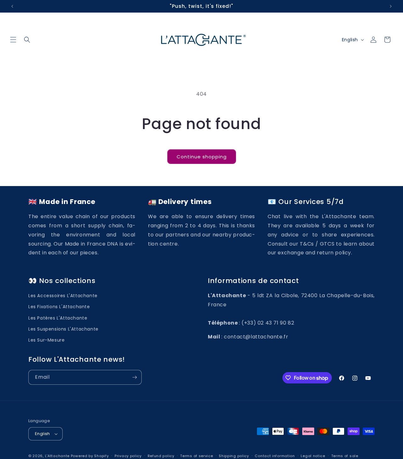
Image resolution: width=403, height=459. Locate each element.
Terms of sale (344, 455)
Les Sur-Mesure (46, 340)
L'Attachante (57, 455)
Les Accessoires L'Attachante (63, 295)
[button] (13, 40)
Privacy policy (128, 455)
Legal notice (313, 455)
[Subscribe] (134, 377)
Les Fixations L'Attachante (59, 306)
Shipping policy (234, 455)
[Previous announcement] (12, 6)
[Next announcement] (391, 6)
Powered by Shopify (90, 455)
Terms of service (196, 455)
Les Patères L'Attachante (57, 318)
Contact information (275, 455)
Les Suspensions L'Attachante (63, 329)
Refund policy (161, 455)
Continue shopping (202, 156)
